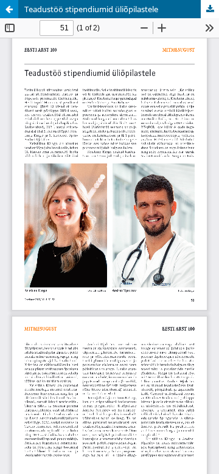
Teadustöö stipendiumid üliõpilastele (91, 9)
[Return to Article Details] (9, 9)
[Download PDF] (210, 9)
